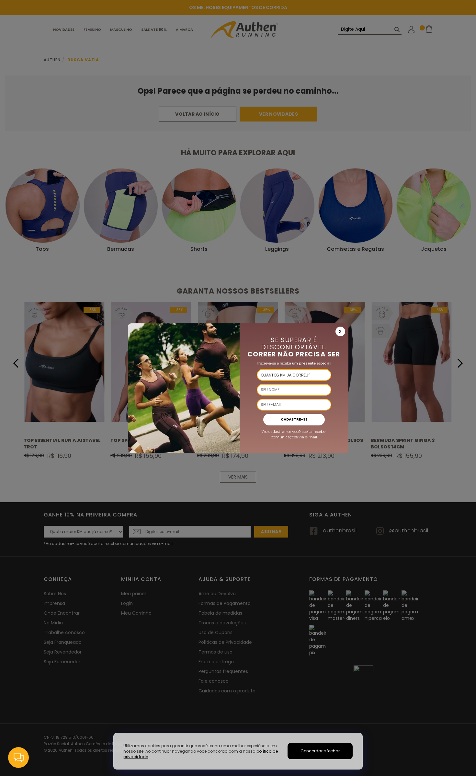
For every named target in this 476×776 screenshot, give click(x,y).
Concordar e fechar (320, 751)
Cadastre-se (294, 419)
